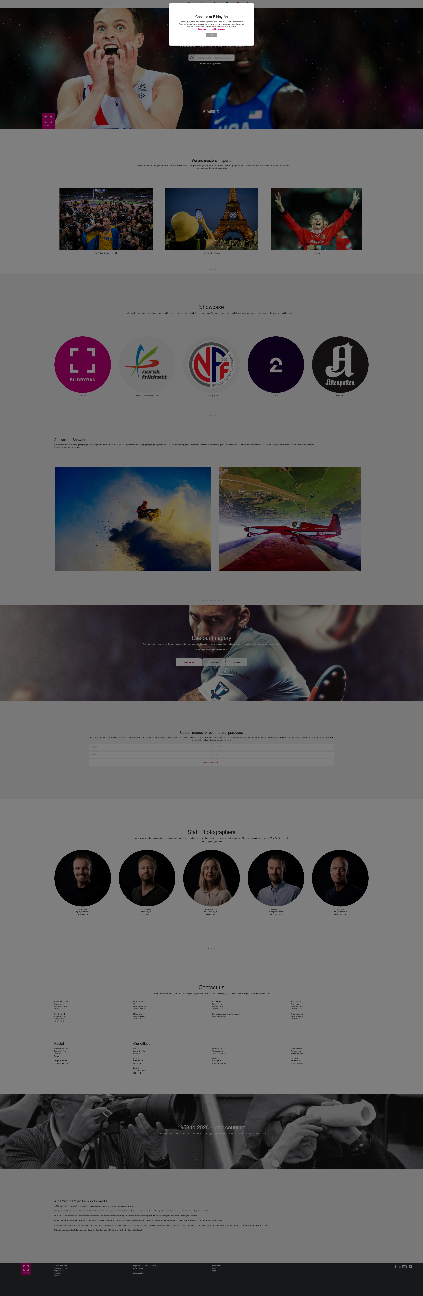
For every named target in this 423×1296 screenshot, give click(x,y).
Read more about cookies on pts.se (211, 29)
